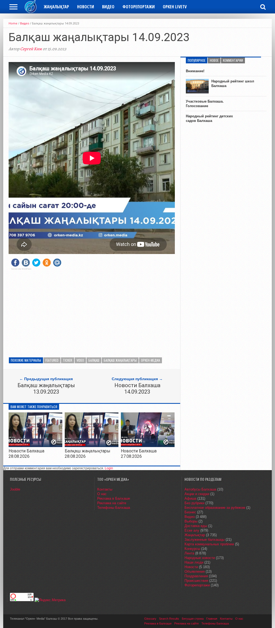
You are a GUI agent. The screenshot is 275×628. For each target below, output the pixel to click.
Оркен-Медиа (150, 360)
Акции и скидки (196, 494)
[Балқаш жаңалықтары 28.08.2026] (91, 445)
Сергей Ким (31, 49)
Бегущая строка (193, 618)
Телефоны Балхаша (113, 508)
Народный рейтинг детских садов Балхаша (209, 118)
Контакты (104, 489)
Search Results (169, 618)
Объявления (194, 571)
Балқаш (93, 360)
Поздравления (196, 576)
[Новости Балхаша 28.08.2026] (35, 445)
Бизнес (190, 512)
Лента (189, 553)
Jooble (15, 489)
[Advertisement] (92, 311)
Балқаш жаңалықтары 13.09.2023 (46, 388)
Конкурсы (192, 549)
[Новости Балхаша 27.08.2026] (148, 445)
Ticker (67, 360)
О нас (102, 494)
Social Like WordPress (21, 269)
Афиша (190, 498)
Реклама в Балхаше (113, 498)
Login (109, 468)
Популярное (196, 60)
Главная (211, 618)
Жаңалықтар (56, 7)
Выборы (190, 521)
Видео (108, 7)
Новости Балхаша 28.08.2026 (26, 453)
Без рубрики (194, 503)
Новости (85, 7)
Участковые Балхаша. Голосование (205, 103)
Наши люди (193, 562)
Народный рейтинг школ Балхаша (232, 83)
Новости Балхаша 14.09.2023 (137, 388)
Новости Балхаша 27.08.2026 (139, 453)
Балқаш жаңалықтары (120, 360)
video (80, 360)
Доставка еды (195, 526)
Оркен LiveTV (175, 7)
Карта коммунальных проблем (209, 544)
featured (52, 360)
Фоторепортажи (138, 7)
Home (13, 23)
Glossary (150, 618)
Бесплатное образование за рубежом (214, 508)
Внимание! (195, 71)
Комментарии (233, 60)
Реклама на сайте (111, 503)
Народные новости (199, 558)
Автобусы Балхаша (200, 489)
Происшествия (196, 581)
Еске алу (191, 530)
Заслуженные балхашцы (204, 540)
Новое (214, 60)
